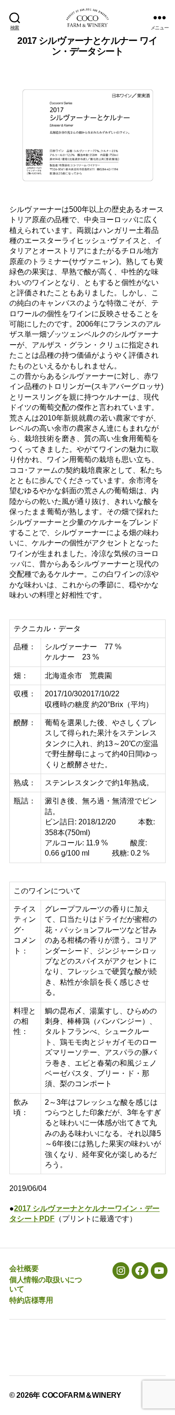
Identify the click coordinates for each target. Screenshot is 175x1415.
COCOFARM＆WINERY (81, 1395)
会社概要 (23, 1268)
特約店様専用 (31, 1300)
